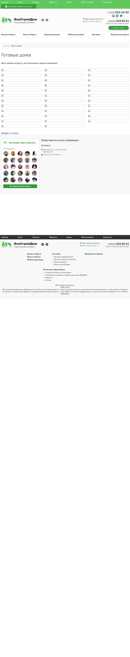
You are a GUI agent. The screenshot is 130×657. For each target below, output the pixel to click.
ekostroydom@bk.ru (93, 21)
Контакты (107, 2)
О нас (20, 2)
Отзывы (35, 2)
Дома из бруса (8, 34)
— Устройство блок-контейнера (57, 272)
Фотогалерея (87, 2)
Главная (4, 2)
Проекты (53, 2)
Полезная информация (54, 269)
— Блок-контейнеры (61, 264)
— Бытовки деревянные (62, 257)
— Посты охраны (59, 262)
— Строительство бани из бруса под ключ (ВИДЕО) (65, 275)
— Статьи (47, 280)
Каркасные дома (52, 34)
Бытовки (96, 34)
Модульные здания (120, 34)
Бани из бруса (29, 34)
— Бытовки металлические (64, 259)
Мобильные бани (76, 34)
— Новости (47, 277)
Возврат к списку (10, 133)
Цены (69, 2)
